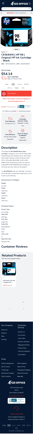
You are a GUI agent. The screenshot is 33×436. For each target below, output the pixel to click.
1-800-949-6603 (16, 414)
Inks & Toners (5, 367)
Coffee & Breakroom (7, 363)
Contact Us (21, 332)
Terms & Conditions (24, 351)
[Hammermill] (23, 302)
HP (18, 111)
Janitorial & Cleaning (7, 373)
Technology (5, 370)
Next (31, 13)
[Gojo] (9, 315)
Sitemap (3, 339)
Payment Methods (23, 342)
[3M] (23, 308)
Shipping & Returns (24, 345)
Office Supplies (22, 363)
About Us (4, 330)
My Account (21, 335)
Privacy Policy (22, 348)
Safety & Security (22, 373)
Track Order (21, 338)
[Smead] (9, 302)
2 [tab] (17, 49)
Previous (1, 13)
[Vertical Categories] (3, 3)
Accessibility (22, 355)
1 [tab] (15, 49)
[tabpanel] (9, 274)
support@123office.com (16, 396)
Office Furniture (6, 376)
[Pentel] (23, 295)
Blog (2, 336)
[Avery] (9, 295)
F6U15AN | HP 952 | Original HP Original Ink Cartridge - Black (9, 282)
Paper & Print (21, 367)
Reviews (4, 333)
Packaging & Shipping (23, 370)
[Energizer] (9, 308)
